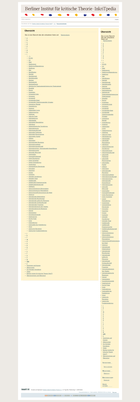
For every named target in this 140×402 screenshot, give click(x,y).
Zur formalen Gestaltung (34, 269)
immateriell (32, 98)
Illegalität (31, 88)
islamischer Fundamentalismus (38, 231)
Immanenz (32, 96)
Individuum (32, 124)
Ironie (30, 221)
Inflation (31, 138)
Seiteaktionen (106, 362)
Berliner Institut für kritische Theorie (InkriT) (42, 23)
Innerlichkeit (32, 164)
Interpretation (32, 213)
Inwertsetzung (33, 217)
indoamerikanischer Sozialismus (38, 126)
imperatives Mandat (34, 104)
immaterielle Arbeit (34, 100)
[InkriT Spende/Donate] (25, 389)
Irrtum (30, 227)
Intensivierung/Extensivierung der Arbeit (40, 192)
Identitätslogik (33, 76)
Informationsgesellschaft (36, 146)
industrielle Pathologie (35, 132)
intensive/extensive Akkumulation (38, 188)
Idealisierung (32, 64)
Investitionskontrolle (34, 214)
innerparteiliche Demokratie (37, 166)
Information (32, 140)
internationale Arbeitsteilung (37, 196)
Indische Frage (33, 116)
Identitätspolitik (33, 78)
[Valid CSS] (74, 396)
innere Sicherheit (34, 160)
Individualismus (33, 118)
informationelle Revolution (36, 142)
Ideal (30, 62)
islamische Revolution (35, 229)
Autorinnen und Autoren (33, 265)
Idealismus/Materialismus (36, 66)
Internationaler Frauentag (36, 204)
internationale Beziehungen (37, 198)
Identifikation (32, 72)
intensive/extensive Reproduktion (38, 190)
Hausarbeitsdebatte (62, 23)
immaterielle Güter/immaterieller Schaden (41, 102)
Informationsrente (34, 150)
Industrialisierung (34, 128)
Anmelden (106, 380)
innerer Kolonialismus (35, 162)
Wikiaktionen (106, 371)
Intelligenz (32, 186)
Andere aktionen (105, 385)
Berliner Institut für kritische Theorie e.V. (52, 389)
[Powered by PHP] (57, 396)
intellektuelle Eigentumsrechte (37, 182)
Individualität (32, 120)
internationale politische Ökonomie (39, 200)
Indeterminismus (33, 112)
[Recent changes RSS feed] (49, 396)
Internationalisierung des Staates (38, 206)
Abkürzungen (30, 267)
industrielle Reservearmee (36, 134)
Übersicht (107, 373)
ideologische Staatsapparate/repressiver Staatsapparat (45, 86)
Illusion (31, 90)
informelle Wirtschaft (35, 152)
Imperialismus (33, 106)
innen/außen (32, 154)
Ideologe (31, 80)
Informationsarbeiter (34, 144)
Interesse (31, 194)
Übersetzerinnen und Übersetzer (36, 275)
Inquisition (32, 170)
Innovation (32, 168)
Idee (30, 70)
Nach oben (115, 392)
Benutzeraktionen (107, 377)
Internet (31, 210)
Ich (29, 60)
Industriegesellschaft (35, 130)
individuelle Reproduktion (36, 122)
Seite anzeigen (108, 367)
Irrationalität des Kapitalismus (37, 225)
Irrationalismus (33, 222)
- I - (30, 56)
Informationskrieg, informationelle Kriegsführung (43, 148)
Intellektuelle (32, 180)
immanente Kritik (34, 94)
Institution (31, 174)
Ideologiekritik (33, 82)
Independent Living (34, 110)
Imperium (31, 108)
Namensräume (65, 35)
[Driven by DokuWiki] (83, 396)
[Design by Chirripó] (91, 396)
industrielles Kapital (34, 136)
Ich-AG (31, 58)
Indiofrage (31, 114)
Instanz (31, 172)
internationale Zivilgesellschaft (38, 202)
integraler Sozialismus (35, 176)
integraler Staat (33, 178)
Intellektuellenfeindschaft (36, 184)
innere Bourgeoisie (34, 158)
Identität (31, 74)
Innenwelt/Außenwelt (35, 156)
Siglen (28, 271)
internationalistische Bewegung (38, 208)
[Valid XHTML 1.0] (66, 396)
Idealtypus (32, 68)
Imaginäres (32, 92)
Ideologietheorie (33, 84)
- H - (55, 23)
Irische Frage (32, 218)
